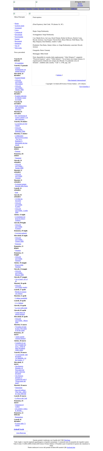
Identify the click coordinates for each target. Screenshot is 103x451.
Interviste (54, 9)
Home (80, 4)
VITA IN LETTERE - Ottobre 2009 (19, 88)
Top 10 (17, 46)
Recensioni (18, 41)
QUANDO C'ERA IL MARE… (21, 410)
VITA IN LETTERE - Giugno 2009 (19, 239)
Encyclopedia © (84, 86)
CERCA (73, 9)
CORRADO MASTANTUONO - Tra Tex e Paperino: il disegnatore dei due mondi (21, 140)
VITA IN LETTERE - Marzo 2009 (21, 320)
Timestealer (18, 388)
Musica (59, 9)
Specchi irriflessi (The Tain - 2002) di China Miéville (20, 392)
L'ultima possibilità (21, 298)
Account (80, 5)
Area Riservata (21, 433)
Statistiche (18, 43)
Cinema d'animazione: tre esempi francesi (20, 69)
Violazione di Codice (19, 405)
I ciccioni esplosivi (21, 233)
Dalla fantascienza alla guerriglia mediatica (21, 107)
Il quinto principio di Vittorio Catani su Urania (20, 97)
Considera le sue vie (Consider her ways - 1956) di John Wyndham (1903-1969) (20, 346)
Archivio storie (19, 26)
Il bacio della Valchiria (19, 266)
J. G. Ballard (19, 303)
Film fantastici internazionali (77, 80)
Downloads (18, 34)
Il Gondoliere (19, 63)
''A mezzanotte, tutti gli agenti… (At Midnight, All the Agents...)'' (21, 357)
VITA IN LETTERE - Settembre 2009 (20, 129)
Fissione (17, 151)
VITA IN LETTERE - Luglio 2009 (21, 210)
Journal (17, 39)
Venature (18, 250)
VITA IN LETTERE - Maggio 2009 (19, 273)
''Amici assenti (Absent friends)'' (20, 337)
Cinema (47, 9)
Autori (16, 9)
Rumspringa (19, 417)
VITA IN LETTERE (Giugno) (18, 226)
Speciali (41, 9)
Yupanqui (18, 158)
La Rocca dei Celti (21, 398)
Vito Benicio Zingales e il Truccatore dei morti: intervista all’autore (20, 369)
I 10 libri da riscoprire (18, 200)
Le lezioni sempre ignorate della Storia (21, 185)
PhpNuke (67, 440)
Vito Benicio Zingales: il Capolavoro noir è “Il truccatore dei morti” (21, 379)
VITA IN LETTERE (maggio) (18, 258)
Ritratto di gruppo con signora (20, 292)
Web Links (18, 48)
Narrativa (29, 9)
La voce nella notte (21, 308)
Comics (35, 9)
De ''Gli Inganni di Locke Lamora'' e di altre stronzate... (21, 117)
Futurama (18, 244)
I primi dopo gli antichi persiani (20, 313)
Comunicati (18, 32)
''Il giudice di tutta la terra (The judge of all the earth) (21, 328)
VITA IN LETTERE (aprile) (21, 286)
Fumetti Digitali (20, 78)
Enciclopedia (19, 37)
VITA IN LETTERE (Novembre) (19, 82)
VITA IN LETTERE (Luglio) (18, 204)
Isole (16, 192)
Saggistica (22, 9)
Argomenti (18, 28)
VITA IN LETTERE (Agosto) (18, 176)
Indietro (59, 75)
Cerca (17, 30)
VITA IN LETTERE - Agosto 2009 (19, 166)
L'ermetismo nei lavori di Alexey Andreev (20, 218)
